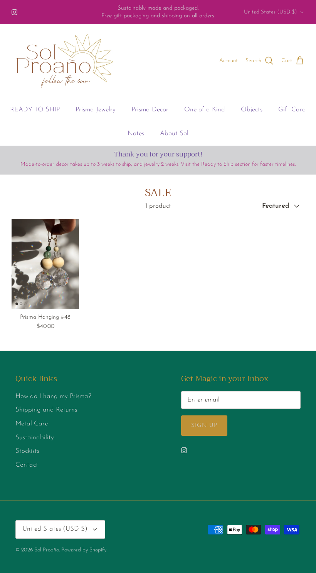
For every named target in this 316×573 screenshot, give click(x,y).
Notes (136, 133)
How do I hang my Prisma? (53, 396)
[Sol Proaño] (65, 61)
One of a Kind (204, 109)
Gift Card (292, 109)
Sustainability (34, 437)
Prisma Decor (149, 109)
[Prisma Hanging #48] (45, 264)
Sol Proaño (46, 550)
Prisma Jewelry (96, 109)
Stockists (27, 451)
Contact (26, 465)
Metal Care (31, 423)
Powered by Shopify (83, 550)
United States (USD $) (270, 12)
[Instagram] (14, 12)
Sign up (204, 425)
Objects (251, 109)
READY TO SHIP (35, 109)
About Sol (174, 133)
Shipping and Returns (46, 410)
